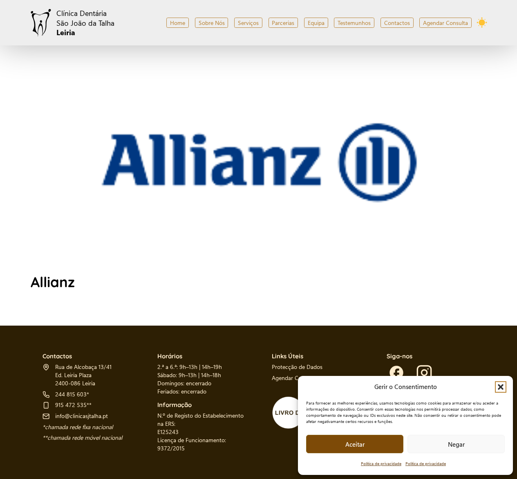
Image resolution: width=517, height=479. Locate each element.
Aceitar (355, 444)
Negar (456, 444)
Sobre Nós (212, 23)
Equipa (316, 23)
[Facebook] (396, 372)
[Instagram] (424, 372)
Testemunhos (354, 23)
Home (177, 23)
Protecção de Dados (297, 366)
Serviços (248, 23)
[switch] (481, 22)
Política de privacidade (381, 463)
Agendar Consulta (445, 23)
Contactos (397, 23)
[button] (501, 387)
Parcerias (283, 23)
